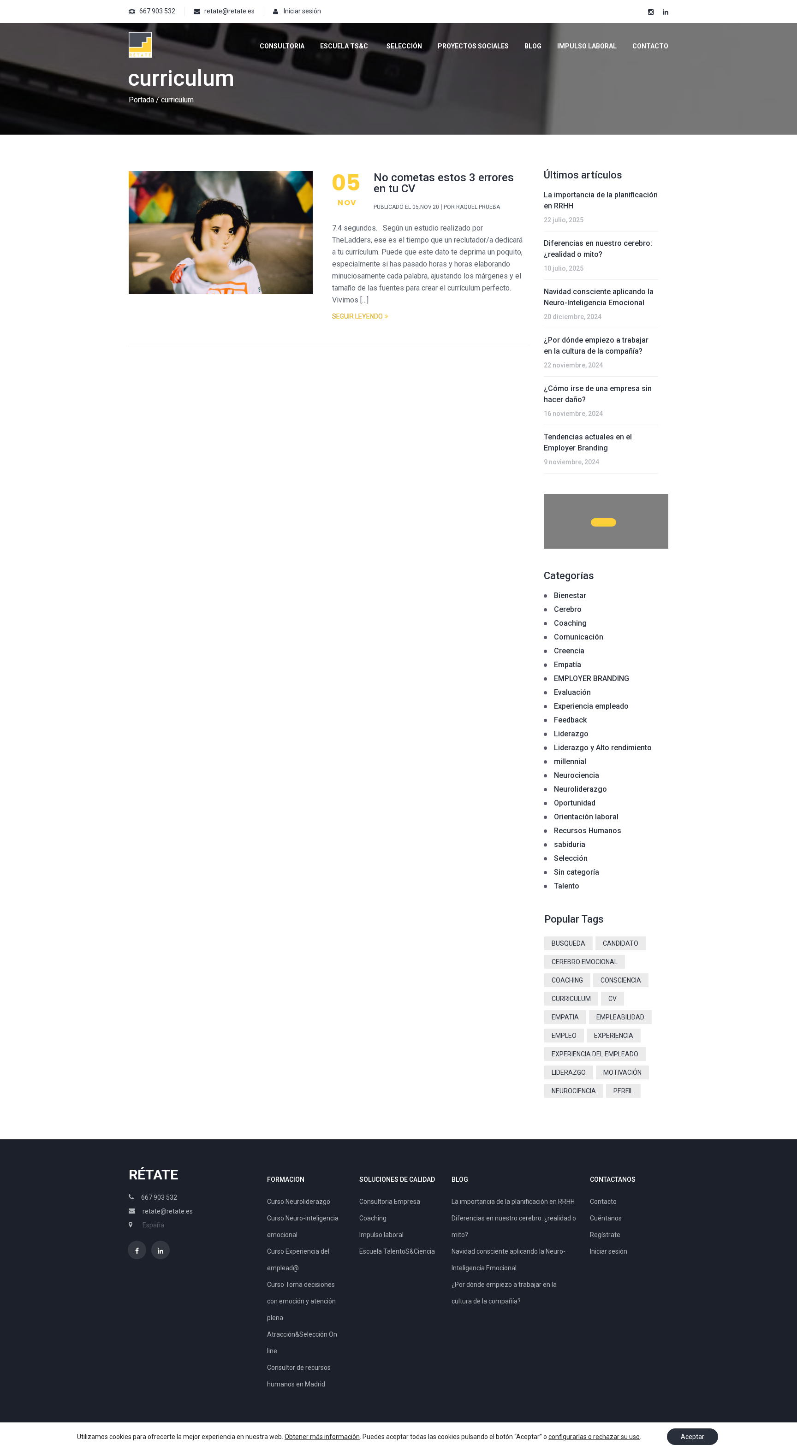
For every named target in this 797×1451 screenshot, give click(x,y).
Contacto (650, 46)
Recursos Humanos (587, 830)
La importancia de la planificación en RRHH (601, 200)
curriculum (571, 998)
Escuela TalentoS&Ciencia (397, 1251)
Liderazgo (571, 733)
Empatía (567, 664)
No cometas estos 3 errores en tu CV (444, 183)
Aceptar (692, 1436)
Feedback (570, 720)
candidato (620, 943)
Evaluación (572, 692)
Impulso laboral (587, 46)
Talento (566, 886)
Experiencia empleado (591, 706)
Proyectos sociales (473, 46)
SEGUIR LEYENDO (357, 316)
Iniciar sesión (302, 11)
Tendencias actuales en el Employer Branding (588, 442)
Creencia (569, 650)
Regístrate (605, 1234)
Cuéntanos (606, 1218)
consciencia (621, 980)
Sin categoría (576, 872)
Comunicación (578, 637)
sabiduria (569, 844)
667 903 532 (157, 11)
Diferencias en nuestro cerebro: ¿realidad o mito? (598, 249)
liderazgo (569, 1072)
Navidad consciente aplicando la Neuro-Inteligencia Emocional (599, 297)
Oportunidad (574, 803)
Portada (141, 99)
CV (612, 998)
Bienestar (570, 595)
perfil (623, 1091)
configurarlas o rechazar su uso (594, 1436)
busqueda (568, 943)
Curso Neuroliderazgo (298, 1201)
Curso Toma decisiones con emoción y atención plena (301, 1301)
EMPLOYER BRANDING (591, 678)
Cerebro (568, 609)
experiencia (613, 1035)
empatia (565, 1017)
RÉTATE (153, 1175)
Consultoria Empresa (389, 1201)
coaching (567, 980)
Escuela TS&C (344, 46)
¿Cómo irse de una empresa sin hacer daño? (598, 394)
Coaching (570, 623)
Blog (532, 46)
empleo (564, 1035)
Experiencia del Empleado (595, 1054)
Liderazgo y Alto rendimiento (603, 747)
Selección (404, 46)
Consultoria (282, 46)
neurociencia (574, 1091)
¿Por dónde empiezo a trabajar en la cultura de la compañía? (596, 345)
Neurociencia (576, 775)
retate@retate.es (229, 11)
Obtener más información (322, 1436)
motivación (622, 1072)
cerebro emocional (585, 961)
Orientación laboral (586, 816)
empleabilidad (620, 1017)
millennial (570, 761)
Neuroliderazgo (580, 789)
